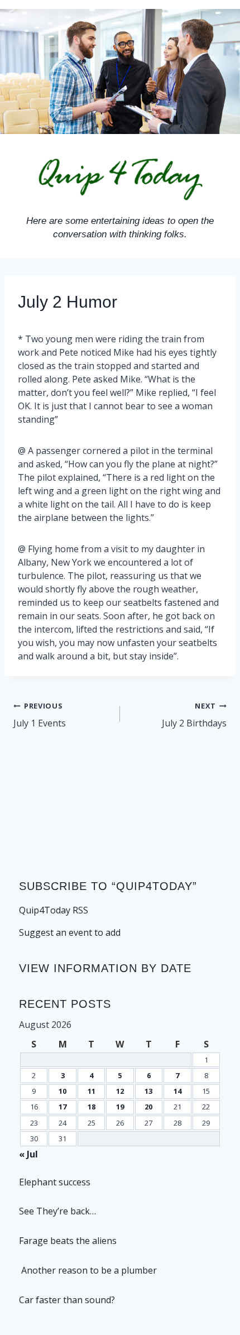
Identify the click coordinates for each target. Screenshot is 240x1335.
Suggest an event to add (70, 932)
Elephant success (54, 1182)
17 (62, 1107)
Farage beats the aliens (68, 1240)
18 (91, 1107)
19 (120, 1107)
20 (148, 1107)
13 (148, 1091)
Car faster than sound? (67, 1300)
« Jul (28, 1154)
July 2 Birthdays (194, 715)
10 (62, 1091)
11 (91, 1091)
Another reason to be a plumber (88, 1270)
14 (177, 1091)
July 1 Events (39, 715)
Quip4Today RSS (53, 910)
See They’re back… (57, 1211)
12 (120, 1091)
